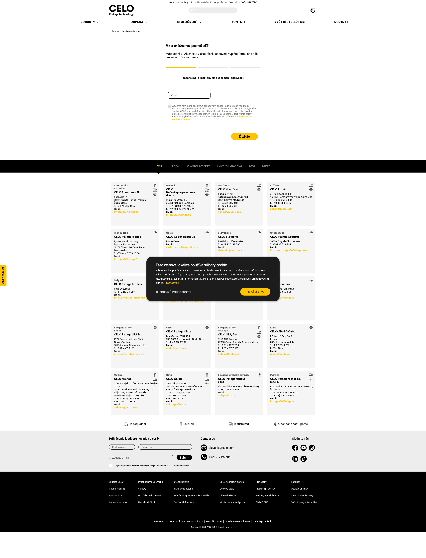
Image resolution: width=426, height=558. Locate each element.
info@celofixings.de (178, 215)
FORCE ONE (262, 502)
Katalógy (295, 482)
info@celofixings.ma (282, 401)
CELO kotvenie (181, 482)
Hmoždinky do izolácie (149, 495)
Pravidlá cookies (214, 521)
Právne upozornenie (164, 521)
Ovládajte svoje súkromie (237, 521)
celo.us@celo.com (229, 354)
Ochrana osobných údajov (190, 521)
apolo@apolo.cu (280, 354)
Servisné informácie (184, 502)
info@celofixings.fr (126, 259)
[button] (173, 292)
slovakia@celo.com (230, 250)
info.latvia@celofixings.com (131, 297)
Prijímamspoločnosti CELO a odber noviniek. (152, 465)
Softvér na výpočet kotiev (304, 502)
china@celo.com (176, 404)
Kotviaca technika (118, 502)
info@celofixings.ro (282, 297)
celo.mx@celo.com (125, 407)
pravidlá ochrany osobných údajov (140, 465)
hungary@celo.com (229, 212)
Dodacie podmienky (262, 521)
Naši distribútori (146, 502)
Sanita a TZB (115, 495)
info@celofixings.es (126, 212)
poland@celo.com (281, 209)
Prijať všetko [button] (255, 291)
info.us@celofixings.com (129, 354)
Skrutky (142, 488)
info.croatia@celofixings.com (288, 250)
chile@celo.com (176, 348)
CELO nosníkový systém (232, 482)
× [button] (274, 260)
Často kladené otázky (302, 495)
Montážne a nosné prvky (232, 502)
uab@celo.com (227, 395)
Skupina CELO (116, 482)
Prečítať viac (172, 282)
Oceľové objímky (299, 488)
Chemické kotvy (228, 495)
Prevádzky (261, 482)
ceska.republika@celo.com (182, 247)
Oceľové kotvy (227, 488)
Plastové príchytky (265, 488)
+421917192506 (219, 457)
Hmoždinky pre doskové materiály (191, 495)
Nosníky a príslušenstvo (268, 495)
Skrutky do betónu (183, 488)
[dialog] (213, 279)
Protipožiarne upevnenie (150, 482)
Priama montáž (117, 488)
